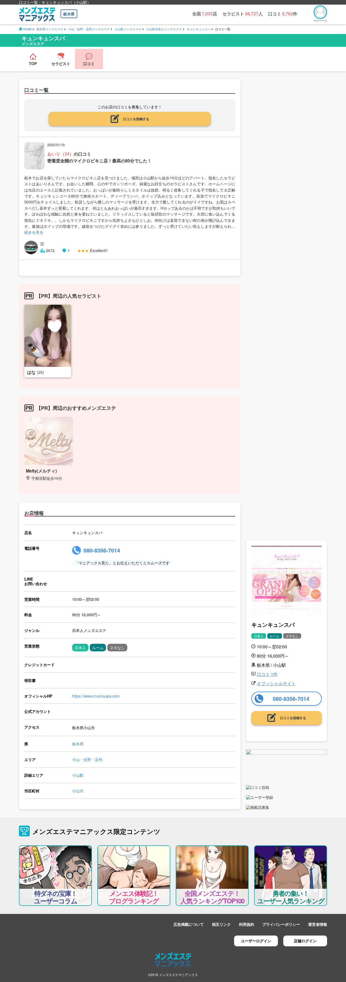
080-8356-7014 (102, 550)
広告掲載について (189, 924)
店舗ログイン (305, 940)
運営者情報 (317, 924)
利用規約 (246, 924)
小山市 (78, 790)
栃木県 (69, 13)
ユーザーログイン (256, 940)
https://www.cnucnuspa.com (96, 696)
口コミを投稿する (136, 118)
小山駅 (78, 775)
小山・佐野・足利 (87, 759)
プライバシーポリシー (281, 924)
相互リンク (221, 924)
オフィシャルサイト (276, 683)
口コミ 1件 (267, 674)
